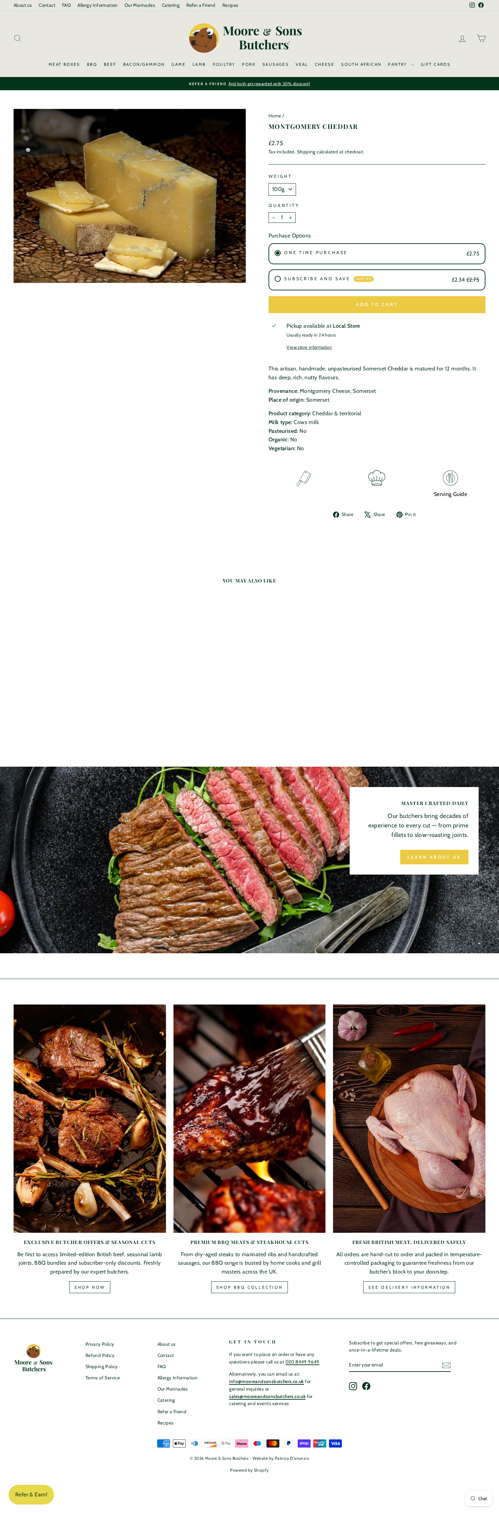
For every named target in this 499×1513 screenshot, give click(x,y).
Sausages (275, 64)
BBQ (92, 64)
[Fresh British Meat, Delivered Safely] (409, 1118)
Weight (280, 176)
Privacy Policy (100, 1344)
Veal (302, 64)
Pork (249, 64)
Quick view (70, 677)
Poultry (224, 64)
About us (23, 5)
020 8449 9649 (302, 1361)
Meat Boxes (64, 64)
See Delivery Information (409, 1287)
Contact (47, 5)
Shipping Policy (102, 1366)
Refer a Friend (201, 5)
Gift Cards (435, 64)
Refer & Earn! (31, 1494)
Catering (171, 5)
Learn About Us (434, 857)
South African (361, 64)
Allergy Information (97, 5)
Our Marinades (140, 5)
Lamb (199, 64)
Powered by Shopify (249, 1470)
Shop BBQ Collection (249, 1287)
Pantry (398, 64)
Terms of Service (103, 1377)
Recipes (230, 5)
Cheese (324, 64)
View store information (309, 347)
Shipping (306, 151)
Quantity (284, 205)
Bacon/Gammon (144, 64)
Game (178, 64)
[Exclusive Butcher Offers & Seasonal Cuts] (90, 1118)
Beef (110, 64)
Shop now (89, 1287)
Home (275, 115)
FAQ (66, 5)
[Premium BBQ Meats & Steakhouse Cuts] (249, 1118)
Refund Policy (100, 1355)
